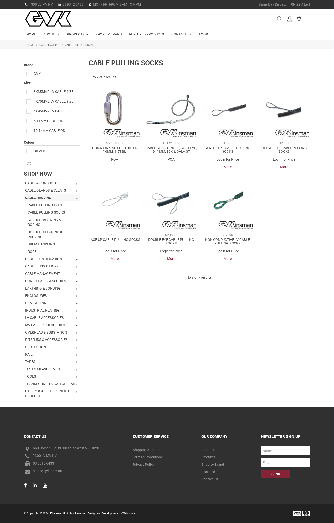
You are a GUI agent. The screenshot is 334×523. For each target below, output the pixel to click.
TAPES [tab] (30, 361)
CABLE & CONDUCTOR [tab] (42, 183)
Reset (28, 164)
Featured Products (146, 34)
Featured (208, 471)
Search (279, 18)
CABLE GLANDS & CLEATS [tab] (45, 190)
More (228, 166)
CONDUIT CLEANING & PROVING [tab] (45, 234)
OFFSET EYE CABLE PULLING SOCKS (284, 149)
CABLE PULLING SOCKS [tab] (46, 212)
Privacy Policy (144, 464)
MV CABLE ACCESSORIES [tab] (45, 325)
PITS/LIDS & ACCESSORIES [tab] (46, 339)
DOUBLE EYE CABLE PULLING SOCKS (171, 241)
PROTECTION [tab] (35, 347)
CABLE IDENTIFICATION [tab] (43, 258)
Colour (29, 142)
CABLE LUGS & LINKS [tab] (42, 266)
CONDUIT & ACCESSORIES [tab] (45, 281)
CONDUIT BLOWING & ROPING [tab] (44, 222)
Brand (28, 65)
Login (204, 34)
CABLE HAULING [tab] (38, 197)
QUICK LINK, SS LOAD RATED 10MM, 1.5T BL (114, 149)
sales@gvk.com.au (47, 471)
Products (76, 34)
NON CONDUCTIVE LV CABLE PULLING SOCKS (227, 241)
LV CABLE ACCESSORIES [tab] (44, 317)
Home (31, 34)
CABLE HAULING (49, 44)
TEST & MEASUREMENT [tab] (43, 369)
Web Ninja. (129, 513)
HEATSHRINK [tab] (35, 303)
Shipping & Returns (147, 449)
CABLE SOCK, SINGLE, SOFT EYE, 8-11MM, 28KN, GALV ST (171, 149)
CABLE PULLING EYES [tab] (45, 205)
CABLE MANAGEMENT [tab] (42, 273)
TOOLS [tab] (30, 376)
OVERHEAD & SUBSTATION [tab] (46, 332)
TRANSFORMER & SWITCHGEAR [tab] (50, 383)
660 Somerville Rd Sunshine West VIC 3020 (66, 448)
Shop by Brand (108, 34)
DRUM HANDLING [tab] (41, 244)
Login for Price (227, 159)
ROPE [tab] (32, 251)
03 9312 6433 (43, 463)
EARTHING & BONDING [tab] (43, 288)
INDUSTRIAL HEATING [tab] (42, 310)
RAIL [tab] (29, 354)
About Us (52, 34)
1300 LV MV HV (45, 456)
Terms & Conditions (148, 457)
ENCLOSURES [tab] (36, 295)
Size (27, 83)
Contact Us (181, 34)
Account (289, 18)
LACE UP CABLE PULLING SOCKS (114, 239)
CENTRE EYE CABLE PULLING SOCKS (227, 149)
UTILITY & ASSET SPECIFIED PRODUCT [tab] (47, 393)
